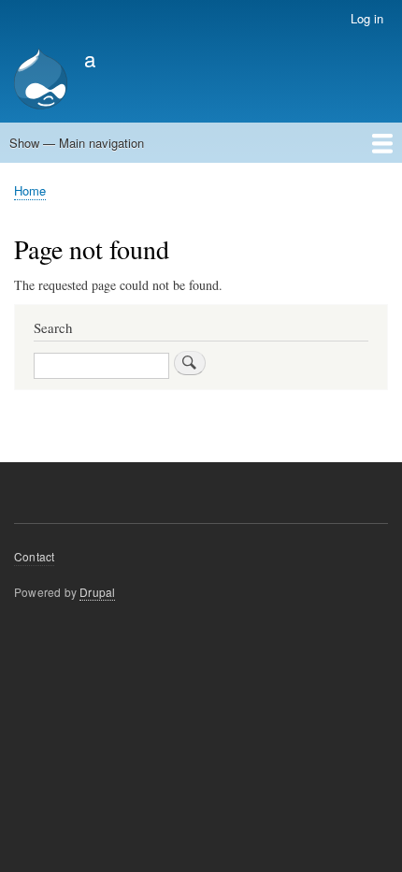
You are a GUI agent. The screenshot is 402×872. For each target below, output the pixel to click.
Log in (367, 18)
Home (30, 190)
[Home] (40, 81)
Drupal (97, 592)
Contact (34, 556)
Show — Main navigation (76, 143)
